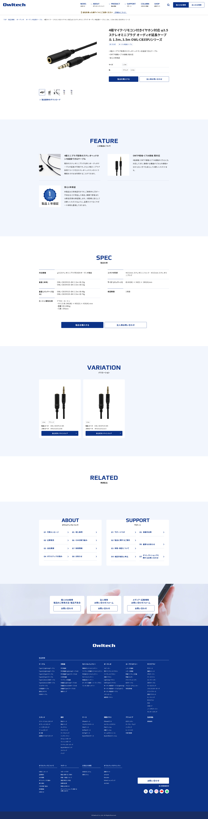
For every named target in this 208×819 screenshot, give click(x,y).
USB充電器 (64, 677)
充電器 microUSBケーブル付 (69, 686)
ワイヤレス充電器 (66, 680)
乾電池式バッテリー (88, 680)
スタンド (42, 717)
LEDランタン (129, 721)
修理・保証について (66, 777)
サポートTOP (64, 772)
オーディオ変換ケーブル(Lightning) (114, 686)
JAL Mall (106, 783)
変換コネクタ (43, 691)
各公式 (60, 433)
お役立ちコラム (86, 772)
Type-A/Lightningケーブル (46, 671)
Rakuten (106, 777)
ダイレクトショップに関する (69, 790)
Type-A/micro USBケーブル (47, 683)
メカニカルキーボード (153, 688)
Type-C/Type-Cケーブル (46, 674)
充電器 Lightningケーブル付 (69, 683)
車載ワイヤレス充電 (131, 674)
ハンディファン (65, 736)
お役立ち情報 (86, 766)
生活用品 (150, 717)
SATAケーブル (151, 683)
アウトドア (129, 717)
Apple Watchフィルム (110, 736)
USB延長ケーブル (44, 688)
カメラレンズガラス (109, 724)
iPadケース (85, 727)
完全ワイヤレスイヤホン (111, 671)
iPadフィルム (108, 727)
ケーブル (42, 664)
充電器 (63, 664)
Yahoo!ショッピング (109, 780)
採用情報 (41, 789)
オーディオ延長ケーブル (125, 44)
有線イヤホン (108, 677)
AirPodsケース (86, 730)
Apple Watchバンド (66, 747)
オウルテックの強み (44, 780)
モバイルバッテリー (89, 664)
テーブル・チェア (131, 724)
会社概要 (41, 777)
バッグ (63, 753)
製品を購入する (123, 79)
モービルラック (151, 686)
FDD (148, 703)
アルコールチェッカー (132, 686)
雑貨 (62, 717)
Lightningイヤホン (109, 680)
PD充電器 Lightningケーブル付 (69, 671)
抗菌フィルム (108, 730)
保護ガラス (108, 717)
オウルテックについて (46, 766)
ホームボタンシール (109, 733)
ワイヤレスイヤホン (109, 674)
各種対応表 (64, 783)
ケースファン (151, 677)
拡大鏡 (41, 733)
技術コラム (85, 774)
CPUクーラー (151, 674)
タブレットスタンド (44, 724)
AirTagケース (86, 733)
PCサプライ (151, 664)
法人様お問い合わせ (154, 79)
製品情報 (42, 658)
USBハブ (149, 706)
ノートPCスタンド (44, 727)
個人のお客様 (181, 5)
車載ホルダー (129, 677)
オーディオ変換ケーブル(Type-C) (113, 688)
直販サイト (107, 772)
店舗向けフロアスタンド (46, 736)
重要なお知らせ (65, 786)
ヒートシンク (151, 697)
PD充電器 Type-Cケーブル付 (69, 674)
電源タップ (64, 691)
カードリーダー (151, 680)
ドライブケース (151, 691)
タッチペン (64, 727)
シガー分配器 (129, 671)
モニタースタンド (152, 712)
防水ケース (64, 721)
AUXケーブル (129, 683)
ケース (84, 717)
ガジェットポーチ (66, 739)
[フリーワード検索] (168, 5)
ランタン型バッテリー (88, 686)
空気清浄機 (129, 688)
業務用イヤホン (108, 697)
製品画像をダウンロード (51, 99)
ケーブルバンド (65, 733)
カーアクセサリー (132, 664)
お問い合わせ (67, 608)
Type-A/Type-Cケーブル (46, 677)
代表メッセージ (43, 772)
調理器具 (149, 721)
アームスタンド (43, 730)
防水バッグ (64, 724)
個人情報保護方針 (164, 786)
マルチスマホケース (88, 724)
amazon (106, 774)
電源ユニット (151, 671)
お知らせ (41, 792)
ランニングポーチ (66, 741)
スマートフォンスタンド (46, 721)
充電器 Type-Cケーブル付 (68, 688)
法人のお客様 (197, 5)
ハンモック (129, 727)
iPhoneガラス (108, 721)
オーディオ (112, 44)
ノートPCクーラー (152, 709)
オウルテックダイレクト (112, 766)
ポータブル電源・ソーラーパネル (91, 683)
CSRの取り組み (43, 786)
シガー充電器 (129, 668)
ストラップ (64, 750)
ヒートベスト (129, 730)
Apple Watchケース (88, 736)
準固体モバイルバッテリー (90, 668)
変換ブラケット (151, 694)
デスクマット (64, 730)
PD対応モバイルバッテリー (90, 674)
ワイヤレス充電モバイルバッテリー (92, 671)
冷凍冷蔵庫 (129, 733)
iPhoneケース (86, 721)
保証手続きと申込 (66, 780)
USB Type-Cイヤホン (110, 683)
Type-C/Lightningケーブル (47, 668)
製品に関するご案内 (66, 774)
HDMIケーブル (43, 694)
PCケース (150, 668)
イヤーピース (108, 694)
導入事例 (41, 783)
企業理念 (41, 774)
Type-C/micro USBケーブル (47, 680)
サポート (64, 766)
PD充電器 (63, 668)
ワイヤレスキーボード (67, 744)
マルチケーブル (43, 686)
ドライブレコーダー (131, 680)
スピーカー (107, 668)
